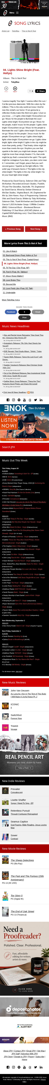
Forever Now (16, 718)
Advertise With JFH (29, 1054)
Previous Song (13, 228)
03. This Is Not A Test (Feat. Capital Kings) (21, 259)
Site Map (41, 1051)
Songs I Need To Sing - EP (22, 803)
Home (24, 1060)
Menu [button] (11, 13)
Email (38, 312)
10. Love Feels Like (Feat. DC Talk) (18, 288)
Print (24, 318)
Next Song (36, 228)
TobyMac (15, 31)
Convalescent (16, 792)
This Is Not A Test (29, 31)
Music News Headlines (15, 326)
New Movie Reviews (14, 848)
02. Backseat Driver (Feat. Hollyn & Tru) (20, 255)
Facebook (11, 312)
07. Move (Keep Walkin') (13, 276)
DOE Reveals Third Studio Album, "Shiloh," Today (23, 351)
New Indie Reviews (13, 781)
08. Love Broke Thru (11, 280)
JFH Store (8, 1057)
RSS (32, 392)
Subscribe (40, 1057)
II (11, 708)
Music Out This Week (15, 460)
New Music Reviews (14, 682)
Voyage (14, 729)
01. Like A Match (10, 251)
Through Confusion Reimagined (24, 814)
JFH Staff (15, 1054)
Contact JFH (19, 1051)
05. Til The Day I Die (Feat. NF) (16, 268)
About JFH (8, 1051)
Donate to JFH (20, 1057)
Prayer (31, 1057)
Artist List (5, 31)
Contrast (14, 839)
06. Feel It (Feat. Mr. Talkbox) (15, 272)
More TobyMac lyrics (11, 300)
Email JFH (31, 1051)
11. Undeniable (9, 292)
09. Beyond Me (9, 284)
